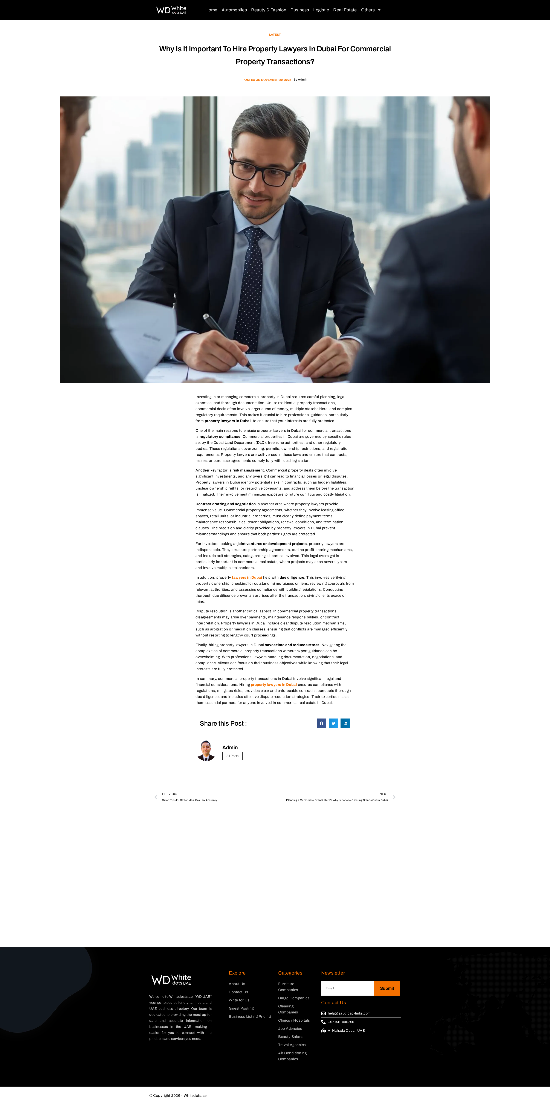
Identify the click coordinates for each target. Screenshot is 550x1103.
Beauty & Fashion (268, 10)
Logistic (321, 10)
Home (211, 10)
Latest (275, 34)
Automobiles (234, 10)
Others (368, 10)
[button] (321, 723)
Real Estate (345, 10)
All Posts (232, 756)
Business (299, 10)
